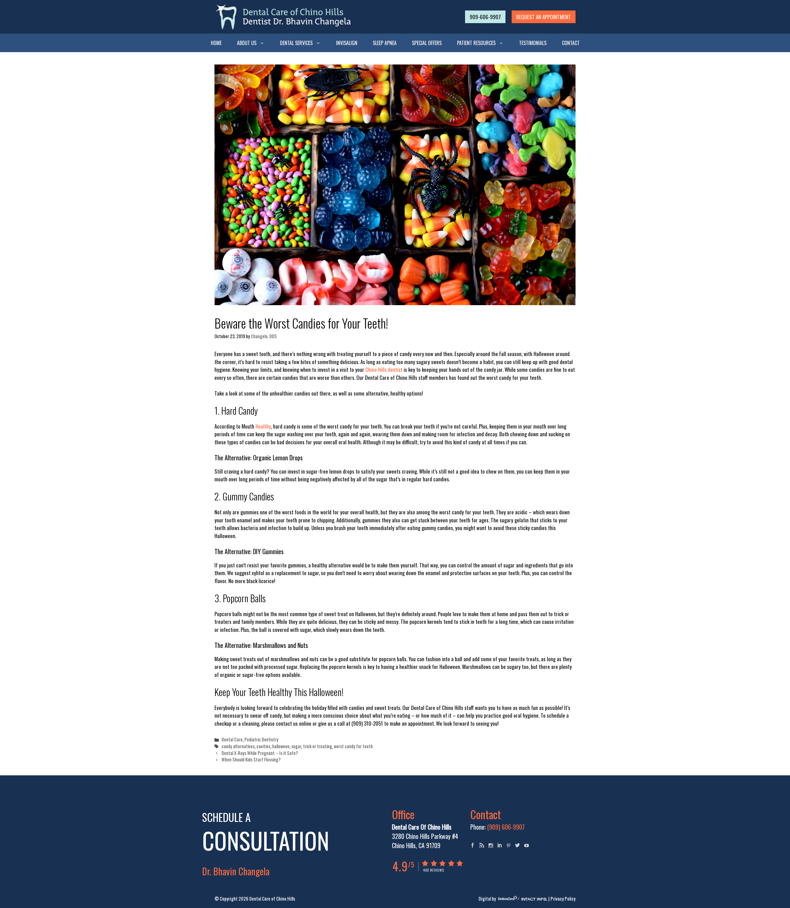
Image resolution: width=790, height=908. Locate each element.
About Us (246, 43)
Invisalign (346, 43)
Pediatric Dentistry (261, 739)
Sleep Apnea (385, 43)
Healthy (263, 426)
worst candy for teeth (353, 746)
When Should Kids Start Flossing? (251, 759)
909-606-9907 (485, 17)
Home (216, 43)
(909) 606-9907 (506, 826)
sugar (296, 746)
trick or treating (317, 746)
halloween (280, 746)
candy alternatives (238, 746)
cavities (263, 746)
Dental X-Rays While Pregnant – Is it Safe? (260, 753)
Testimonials (533, 43)
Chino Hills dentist (383, 369)
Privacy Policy (563, 898)
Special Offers (427, 43)
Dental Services (296, 43)
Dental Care (232, 739)
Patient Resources (476, 43)
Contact (571, 43)
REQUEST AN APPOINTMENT (543, 17)
